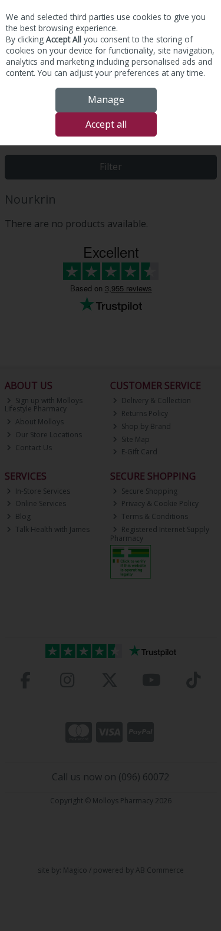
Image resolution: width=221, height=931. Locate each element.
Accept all (106, 124)
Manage (106, 99)
